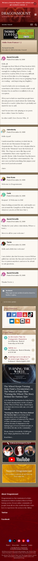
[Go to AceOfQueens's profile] (5, 337)
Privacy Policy (15, 545)
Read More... (8, 437)
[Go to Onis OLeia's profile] (4, 179)
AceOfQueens (13, 341)
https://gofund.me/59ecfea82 (18, 434)
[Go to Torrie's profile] (4, 244)
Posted (16, 59)
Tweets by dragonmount (10, 516)
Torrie (9, 242)
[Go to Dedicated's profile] (5, 357)
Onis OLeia (11, 177)
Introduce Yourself (21, 50)
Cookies (30, 545)
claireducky (11, 130)
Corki (9, 193)
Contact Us (24, 545)
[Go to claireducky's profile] (4, 131)
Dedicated (11, 361)
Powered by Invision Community (19, 549)
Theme (8, 545)
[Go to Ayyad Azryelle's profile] (4, 58)
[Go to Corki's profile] (4, 195)
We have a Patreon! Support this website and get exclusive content (18, 4)
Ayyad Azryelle (9, 48)
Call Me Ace (12, 348)
